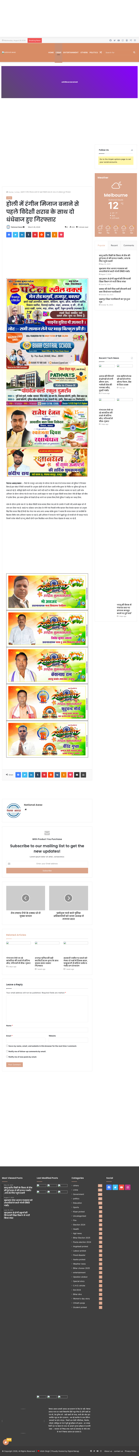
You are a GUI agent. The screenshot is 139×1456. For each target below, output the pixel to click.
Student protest (80, 1307)
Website (52, 1036)
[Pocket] (61, 234)
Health (76, 1229)
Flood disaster (79, 1255)
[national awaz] (9, 52)
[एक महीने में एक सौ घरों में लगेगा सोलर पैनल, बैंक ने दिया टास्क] (125, 369)
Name (9, 1025)
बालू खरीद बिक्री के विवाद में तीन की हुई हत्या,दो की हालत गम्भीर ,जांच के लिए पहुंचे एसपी (114, 258)
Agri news (77, 1233)
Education (77, 1203)
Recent (114, 245)
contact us (118, 1451)
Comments (129, 245)
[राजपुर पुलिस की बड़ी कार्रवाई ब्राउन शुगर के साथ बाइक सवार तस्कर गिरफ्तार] (47, 948)
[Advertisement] (69, 19)
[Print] (83, 775)
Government (78, 1194)
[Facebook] (9, 234)
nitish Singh (45, 1451)
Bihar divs (77, 1294)
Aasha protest (79, 1259)
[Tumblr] (28, 234)
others (84, 52)
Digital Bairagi (73, 1451)
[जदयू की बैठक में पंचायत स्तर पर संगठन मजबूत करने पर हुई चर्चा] (125, 500)
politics (94, 52)
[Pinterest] (35, 234)
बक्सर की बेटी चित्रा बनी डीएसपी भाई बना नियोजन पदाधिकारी (115, 290)
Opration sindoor (80, 1277)
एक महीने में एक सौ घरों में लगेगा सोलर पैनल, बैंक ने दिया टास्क (124, 380)
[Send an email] (23, 227)
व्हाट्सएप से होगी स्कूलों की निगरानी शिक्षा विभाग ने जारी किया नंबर (115, 280)
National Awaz (16, 227)
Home (51, 52)
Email (9, 1036)
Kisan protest (79, 1212)
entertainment (71, 52)
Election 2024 (79, 1225)
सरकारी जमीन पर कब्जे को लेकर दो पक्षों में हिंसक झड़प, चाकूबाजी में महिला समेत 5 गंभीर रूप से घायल (76, 962)
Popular (101, 245)
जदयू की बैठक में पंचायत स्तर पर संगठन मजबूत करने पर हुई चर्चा (124, 609)
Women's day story (81, 1299)
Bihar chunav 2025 (81, 1268)
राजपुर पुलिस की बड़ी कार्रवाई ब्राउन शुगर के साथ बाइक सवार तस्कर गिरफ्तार (46, 962)
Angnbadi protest (80, 1246)
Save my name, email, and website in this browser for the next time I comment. (43, 1046)
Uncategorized (79, 1216)
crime (58, 52)
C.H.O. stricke (79, 1285)
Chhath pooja (79, 1303)
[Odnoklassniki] (54, 234)
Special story (79, 1281)
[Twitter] (15, 234)
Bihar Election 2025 (81, 1238)
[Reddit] (41, 234)
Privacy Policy (130, 1451)
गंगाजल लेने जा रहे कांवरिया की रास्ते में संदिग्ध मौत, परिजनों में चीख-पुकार (18, 961)
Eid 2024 (77, 1290)
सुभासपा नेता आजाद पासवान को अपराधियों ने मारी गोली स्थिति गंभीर (114, 270)
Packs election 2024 (82, 1242)
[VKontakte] (48, 234)
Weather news (79, 1264)
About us (108, 1451)
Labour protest (79, 1251)
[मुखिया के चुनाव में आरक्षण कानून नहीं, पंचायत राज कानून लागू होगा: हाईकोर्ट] (41, 1186)
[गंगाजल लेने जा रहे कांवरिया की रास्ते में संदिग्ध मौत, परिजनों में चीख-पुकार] (18, 948)
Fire (74, 1220)
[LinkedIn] (22, 234)
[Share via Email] (77, 775)
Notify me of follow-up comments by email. (27, 1051)
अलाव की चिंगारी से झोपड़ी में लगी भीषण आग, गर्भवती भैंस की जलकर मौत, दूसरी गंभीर (106, 383)
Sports (76, 1207)
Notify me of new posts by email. (23, 1057)
